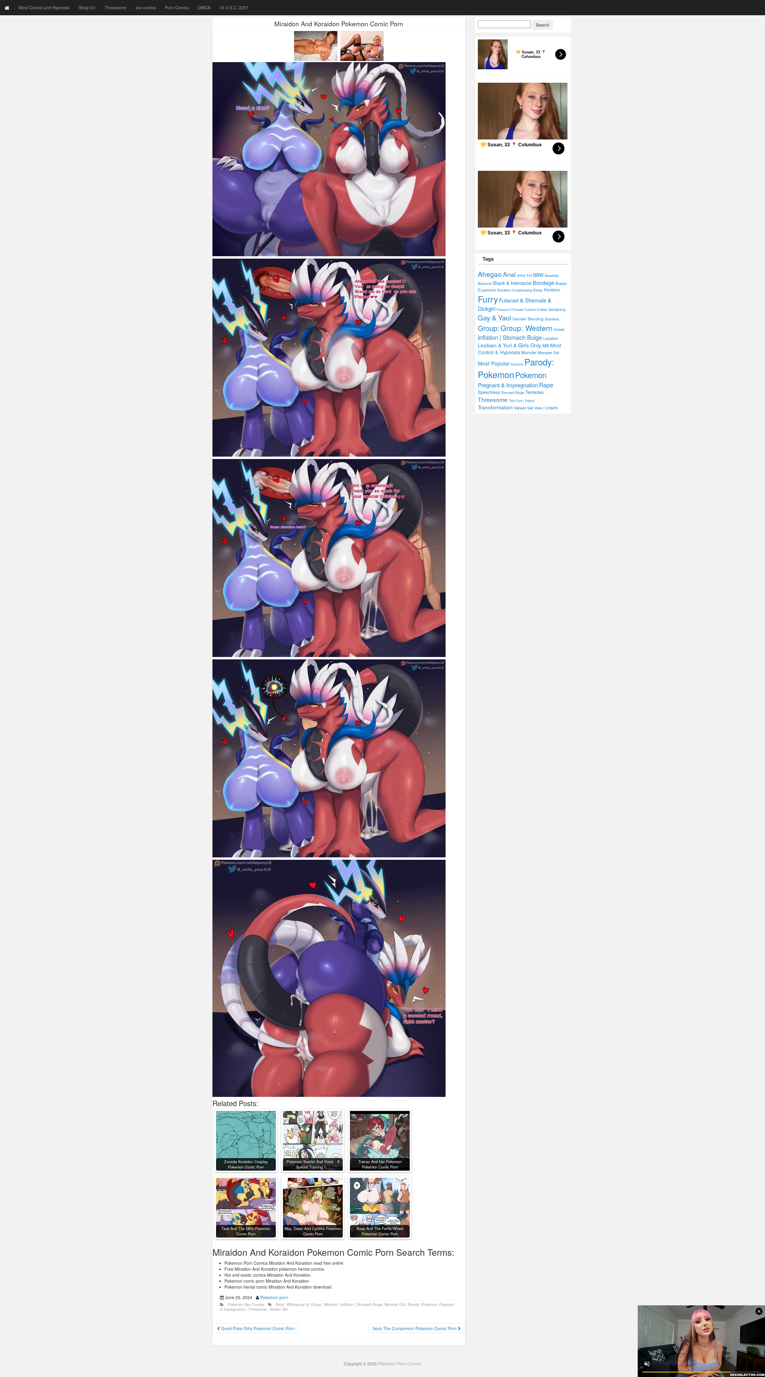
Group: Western (324, 1304)
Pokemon (531, 374)
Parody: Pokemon (422, 1304)
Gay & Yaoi (494, 317)
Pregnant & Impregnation (508, 385)
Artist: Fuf (524, 275)
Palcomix (517, 364)
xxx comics (145, 7)
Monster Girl (395, 1304)
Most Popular (494, 363)
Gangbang (557, 309)
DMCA (204, 7)
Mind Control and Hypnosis (44, 7)
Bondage (543, 282)
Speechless (489, 392)
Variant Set (278, 1309)
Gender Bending (528, 319)
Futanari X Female (510, 309)
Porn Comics (177, 7)
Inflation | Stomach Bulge (361, 1304)
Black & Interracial (512, 283)
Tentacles (534, 392)
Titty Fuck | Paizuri (522, 400)
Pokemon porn (274, 1297)
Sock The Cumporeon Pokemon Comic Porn (415, 1328)
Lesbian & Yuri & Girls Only (509, 345)
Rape (546, 384)
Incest (559, 329)
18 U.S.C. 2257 (233, 7)
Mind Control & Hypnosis (519, 349)
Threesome (115, 7)
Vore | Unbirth (546, 408)
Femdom (552, 290)
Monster (529, 352)
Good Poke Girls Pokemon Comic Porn (257, 1328)
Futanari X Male (535, 309)
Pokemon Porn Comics (399, 1364)
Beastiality (552, 275)
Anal (509, 274)
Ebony (538, 290)
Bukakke (503, 290)
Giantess (552, 319)
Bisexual (485, 283)
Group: (488, 328)
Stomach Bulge (512, 392)
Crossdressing (522, 290)
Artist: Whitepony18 (292, 1304)
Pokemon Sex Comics (246, 1304)
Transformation (495, 407)
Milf (545, 345)
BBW (538, 274)
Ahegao (490, 274)
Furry (488, 299)
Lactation (550, 338)
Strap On (87, 7)
